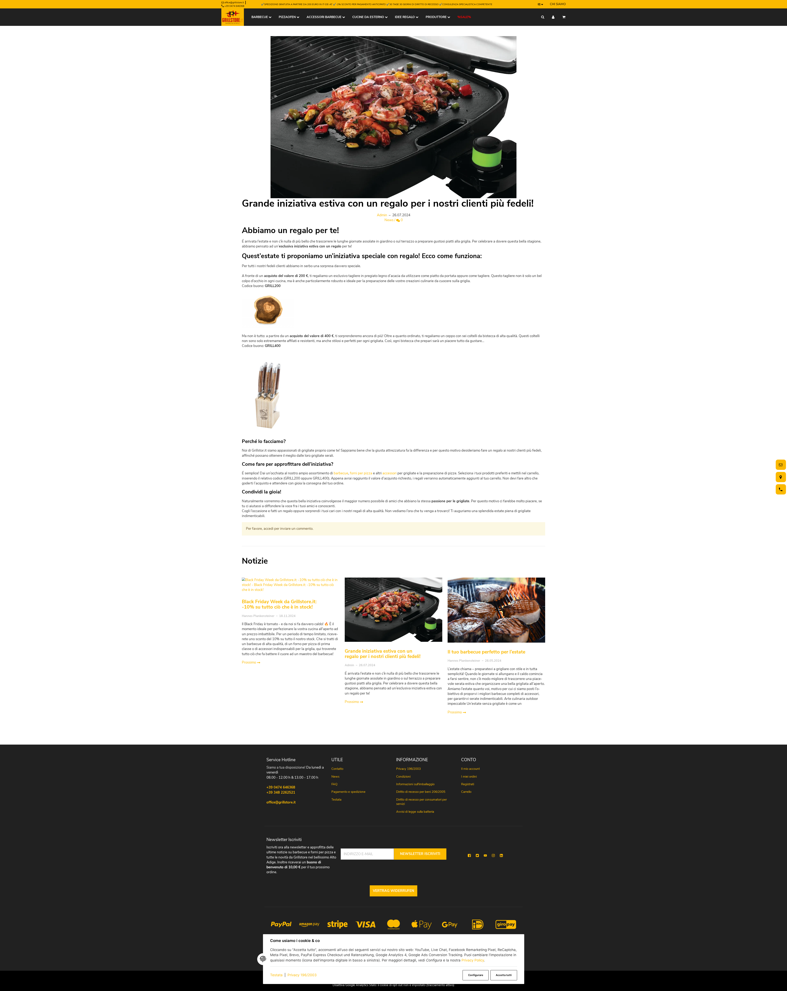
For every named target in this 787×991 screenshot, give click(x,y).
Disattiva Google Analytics (350, 985)
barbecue (341, 473)
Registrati (467, 784)
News (389, 220)
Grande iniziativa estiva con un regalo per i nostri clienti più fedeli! (383, 654)
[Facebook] (469, 856)
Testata (276, 975)
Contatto (337, 769)
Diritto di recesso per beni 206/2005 (420, 792)
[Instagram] (493, 856)
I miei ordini (469, 777)
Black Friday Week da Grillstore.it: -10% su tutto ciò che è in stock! (279, 604)
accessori (389, 473)
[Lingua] (541, 4)
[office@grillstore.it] (780, 465)
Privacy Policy (473, 960)
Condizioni (403, 777)
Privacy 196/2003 (302, 975)
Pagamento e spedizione (348, 792)
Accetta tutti (504, 975)
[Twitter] (477, 856)
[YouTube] (485, 856)
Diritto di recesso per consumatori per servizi (421, 802)
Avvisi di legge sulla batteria (415, 812)
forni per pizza (361, 473)
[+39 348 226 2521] (780, 489)
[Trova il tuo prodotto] (543, 17)
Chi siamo (558, 4)
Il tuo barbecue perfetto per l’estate (486, 652)
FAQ (334, 784)
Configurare (475, 975)
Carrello (466, 792)
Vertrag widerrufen (393, 890)
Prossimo (249, 662)
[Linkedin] (501, 856)
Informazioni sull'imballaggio (415, 784)
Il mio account (470, 769)
